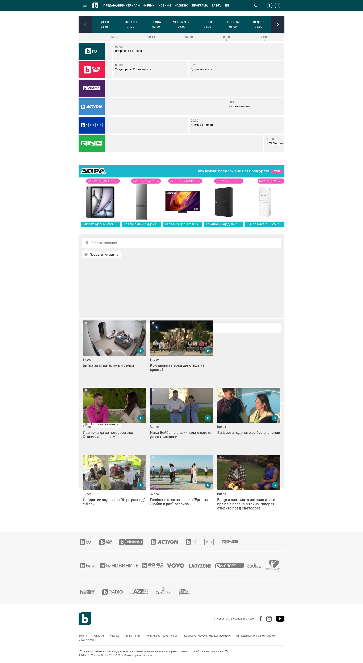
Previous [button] (85, 24)
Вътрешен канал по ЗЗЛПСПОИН (255, 635)
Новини (164, 5)
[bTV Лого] (85, 618)
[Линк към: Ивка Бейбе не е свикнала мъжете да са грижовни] (181, 419)
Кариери (115, 635)
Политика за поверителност (162, 635)
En (227, 5)
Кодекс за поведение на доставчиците (207, 635)
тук (277, 171)
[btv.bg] (89, 542)
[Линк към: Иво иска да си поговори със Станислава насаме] (114, 419)
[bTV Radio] (116, 592)
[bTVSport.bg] (231, 565)
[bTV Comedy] (92, 69)
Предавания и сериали (121, 5)
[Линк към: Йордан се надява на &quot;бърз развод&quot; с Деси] (114, 486)
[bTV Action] (92, 106)
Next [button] (277, 24)
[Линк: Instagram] (267, 619)
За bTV (216, 5)
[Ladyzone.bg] (202, 565)
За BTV (83, 635)
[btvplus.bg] (89, 565)
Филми (149, 5)
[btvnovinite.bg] (120, 565)
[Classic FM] (167, 592)
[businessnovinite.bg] (154, 565)
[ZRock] (189, 592)
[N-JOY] (91, 591)
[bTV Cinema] (92, 88)
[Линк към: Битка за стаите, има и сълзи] (114, 351)
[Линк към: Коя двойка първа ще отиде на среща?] (181, 351)
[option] (105, 24)
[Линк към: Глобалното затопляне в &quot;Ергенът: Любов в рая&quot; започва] (181, 486)
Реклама (98, 635)
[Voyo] (178, 565)
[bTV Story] (92, 125)
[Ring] (92, 143)
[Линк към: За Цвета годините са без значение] (248, 419)
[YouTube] (278, 618)
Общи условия (87, 639)
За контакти (132, 635)
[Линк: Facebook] (258, 618)
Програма (200, 5)
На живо (181, 5)
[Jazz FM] (143, 591)
